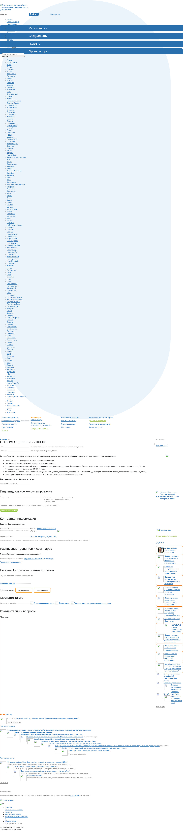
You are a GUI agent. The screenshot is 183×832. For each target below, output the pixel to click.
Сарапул (10, 322)
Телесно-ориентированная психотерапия (92, 603)
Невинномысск (12, 234)
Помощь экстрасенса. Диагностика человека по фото (176, 689)
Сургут (9, 342)
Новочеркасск (12, 259)
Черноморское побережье (16, 397)
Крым (9, 193)
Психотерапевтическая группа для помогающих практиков (89, 750)
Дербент (10, 130)
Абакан (9, 60)
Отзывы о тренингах (68, 421)
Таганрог (10, 349)
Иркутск (10, 40)
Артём (9, 71)
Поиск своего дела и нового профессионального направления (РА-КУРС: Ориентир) (51, 735)
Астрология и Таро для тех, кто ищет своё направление (176, 700)
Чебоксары (11, 388)
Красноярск (11, 29)
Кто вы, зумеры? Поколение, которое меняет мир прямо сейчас (36, 766)
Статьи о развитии (68, 424)
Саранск (10, 320)
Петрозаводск (12, 284)
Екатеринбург (12, 26)
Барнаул (10, 85)
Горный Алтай (12, 126)
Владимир (11, 110)
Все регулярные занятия (77, 754)
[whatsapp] (58, 531)
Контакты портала (95, 427)
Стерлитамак (12, 340)
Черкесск (10, 394)
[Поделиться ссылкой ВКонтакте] (31, 483)
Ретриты (4, 431)
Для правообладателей (13, 824)
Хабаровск (11, 379)
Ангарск (10, 67)
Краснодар (11, 33)
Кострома (10, 187)
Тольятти (10, 356)
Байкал (9, 80)
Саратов (10, 324)
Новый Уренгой (12, 261)
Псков (9, 293)
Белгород (10, 87)
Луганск (10, 205)
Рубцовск (10, 308)
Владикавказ (12, 108)
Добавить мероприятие (97, 421)
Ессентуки (11, 141)
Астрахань (11, 76)
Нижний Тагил (12, 248)
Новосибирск (12, 24)
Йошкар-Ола (11, 155)
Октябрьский (11, 270)
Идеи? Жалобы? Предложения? (16, 816)
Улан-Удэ (10, 367)
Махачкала (11, 216)
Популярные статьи (7, 758)
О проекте (8, 808)
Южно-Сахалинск (13, 406)
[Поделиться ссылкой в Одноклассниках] (35, 483)
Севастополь (12, 327)
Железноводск (12, 144)
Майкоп (9, 211)
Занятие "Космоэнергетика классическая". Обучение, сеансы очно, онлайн (55, 737)
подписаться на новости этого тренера (38, 559)
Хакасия (10, 381)
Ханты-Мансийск (13, 383)
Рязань (9, 311)
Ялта (9, 410)
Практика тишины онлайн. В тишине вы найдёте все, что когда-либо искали (74, 743)
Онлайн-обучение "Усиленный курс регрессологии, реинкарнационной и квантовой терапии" (94, 748)
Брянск (9, 99)
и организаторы (36, 420)
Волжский (10, 117)
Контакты (8, 812)
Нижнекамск (11, 243)
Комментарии (161, 445)
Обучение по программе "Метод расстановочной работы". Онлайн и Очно (68, 741)
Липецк (9, 202)
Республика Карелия (14, 299)
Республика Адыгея (14, 297)
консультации (42, 590)
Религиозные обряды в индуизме (19, 420)
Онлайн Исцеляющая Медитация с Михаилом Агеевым (54, 739)
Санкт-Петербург (13, 22)
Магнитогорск (12, 209)
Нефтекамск (11, 236)
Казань (9, 162)
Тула (8, 363)
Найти (169, 418)
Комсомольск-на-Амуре (16, 184)
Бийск (9, 92)
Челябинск (11, 31)
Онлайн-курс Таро (171, 694)
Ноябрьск (10, 266)
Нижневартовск (12, 241)
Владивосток (12, 42)
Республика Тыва (13, 304)
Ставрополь (11, 338)
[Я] (167, 471)
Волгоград (11, 112)
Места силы (65, 427)
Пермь (9, 281)
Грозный (10, 128)
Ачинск (9, 78)
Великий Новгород (14, 101)
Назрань (10, 227)
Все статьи (4, 783)
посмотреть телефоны (46, 528)
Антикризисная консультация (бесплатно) (170, 550)
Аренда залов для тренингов (100, 424)
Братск (9, 96)
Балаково (10, 83)
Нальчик (10, 229)
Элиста (9, 401)
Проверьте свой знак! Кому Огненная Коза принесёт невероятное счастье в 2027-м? (37, 762)
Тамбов (9, 351)
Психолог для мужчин (172, 683)
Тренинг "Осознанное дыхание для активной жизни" (33, 732)
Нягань (9, 268)
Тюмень (10, 365)
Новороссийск (12, 252)
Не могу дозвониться (6, 530)
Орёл (9, 275)
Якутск (9, 408)
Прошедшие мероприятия (10, 562)
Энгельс (10, 403)
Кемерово (10, 175)
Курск (9, 198)
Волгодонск (11, 114)
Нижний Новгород (13, 35)
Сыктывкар (11, 347)
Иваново (10, 148)
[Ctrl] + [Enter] (74, 795)
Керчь (9, 178)
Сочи (9, 336)
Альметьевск (12, 62)
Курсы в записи (7, 427)
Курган (9, 196)
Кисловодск (11, 182)
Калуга (9, 168)
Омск (9, 272)
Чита (8, 399)
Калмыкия (10, 166)
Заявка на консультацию (9, 510)
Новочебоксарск (13, 257)
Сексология (64, 603)
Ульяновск (11, 369)
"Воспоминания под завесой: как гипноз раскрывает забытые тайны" (45, 771)
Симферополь (12, 329)
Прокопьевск (11, 290)
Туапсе (9, 360)
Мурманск (10, 223)
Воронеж (10, 37)
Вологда (10, 119)
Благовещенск (12, 94)
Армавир (10, 69)
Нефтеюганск (12, 238)
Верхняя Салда (13, 103)
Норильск (10, 263)
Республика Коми (13, 302)
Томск (9, 358)
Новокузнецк (11, 250)
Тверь (9, 354)
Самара (10, 315)
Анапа (9, 65)
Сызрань (10, 345)
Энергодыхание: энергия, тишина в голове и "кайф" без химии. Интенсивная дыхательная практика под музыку (49, 730)
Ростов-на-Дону (13, 306)
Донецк (9, 135)
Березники (11, 89)
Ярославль (11, 412)
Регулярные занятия (9, 424)
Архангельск (11, 74)
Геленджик (11, 123)
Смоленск (10, 331)
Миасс (9, 218)
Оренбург (10, 277)
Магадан (10, 207)
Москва (9, 19)
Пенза (9, 279)
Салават (10, 313)
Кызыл (9, 200)
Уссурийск (11, 372)
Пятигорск (10, 295)
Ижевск (9, 150)
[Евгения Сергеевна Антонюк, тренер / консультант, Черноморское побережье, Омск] (167, 507)
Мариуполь (11, 214)
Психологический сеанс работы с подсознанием (171, 648)
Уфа (8, 374)
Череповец (11, 392)
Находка (10, 232)
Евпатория (11, 137)
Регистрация (55, 14)
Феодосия (10, 376)
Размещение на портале (14, 810)
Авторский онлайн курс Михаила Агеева (47, 718)
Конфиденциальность (13, 814)
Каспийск (10, 173)
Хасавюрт (10, 385)
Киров (9, 180)
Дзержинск (11, 132)
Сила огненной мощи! (35, 775)
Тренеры (3, 439)
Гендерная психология (44, 603)
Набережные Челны (14, 225)
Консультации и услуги (39, 429)
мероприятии (23, 590)
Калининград (12, 164)
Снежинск (10, 333)
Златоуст (10, 146)
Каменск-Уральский (14, 171)
